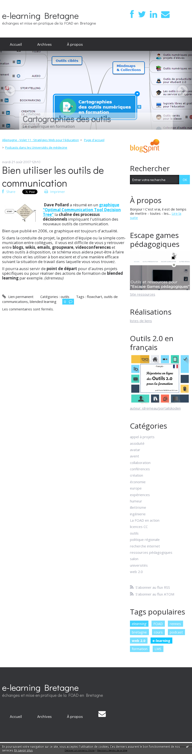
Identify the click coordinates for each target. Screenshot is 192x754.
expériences (140, 495)
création (136, 475)
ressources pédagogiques (151, 552)
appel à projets (142, 437)
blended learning (43, 301)
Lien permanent (20, 296)
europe (136, 488)
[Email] (165, 14)
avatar (135, 450)
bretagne (139, 632)
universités (139, 565)
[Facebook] (132, 14)
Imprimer (57, 191)
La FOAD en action (144, 520)
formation (140, 648)
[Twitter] (142, 14)
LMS (158, 648)
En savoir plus (23, 750)
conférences (140, 469)
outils (65, 296)
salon (134, 559)
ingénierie (138, 514)
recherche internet (145, 546)
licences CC (139, 526)
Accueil (16, 44)
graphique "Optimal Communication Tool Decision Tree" (82, 209)
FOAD (158, 623)
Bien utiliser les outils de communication (53, 176)
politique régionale (145, 539)
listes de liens (141, 320)
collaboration (140, 462)
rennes (175, 623)
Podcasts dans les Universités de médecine (36, 147)
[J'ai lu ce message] (187, 746)
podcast (176, 632)
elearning (139, 623)
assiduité (137, 443)
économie (138, 482)
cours (158, 632)
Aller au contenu (15, 3)
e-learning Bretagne (40, 15)
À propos (75, 44)
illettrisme (138, 507)
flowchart (94, 296)
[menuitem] (16, 44)
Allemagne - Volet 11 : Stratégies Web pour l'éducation (40, 140)
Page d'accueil (94, 140)
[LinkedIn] (153, 14)
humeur (136, 501)
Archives (44, 44)
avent (134, 456)
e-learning (161, 640)
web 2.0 (136, 571)
